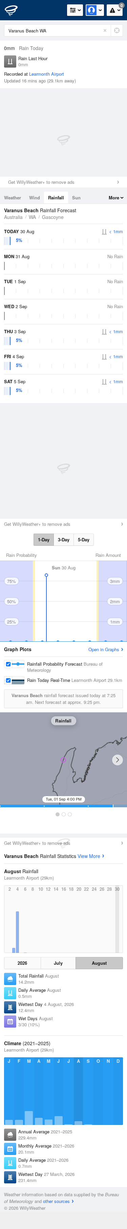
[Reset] (105, 30)
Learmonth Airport (46, 74)
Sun (76, 197)
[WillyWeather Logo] (15, 10)
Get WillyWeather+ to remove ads (41, 182)
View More (89, 856)
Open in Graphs (103, 649)
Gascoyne (53, 217)
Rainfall (56, 197)
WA (32, 217)
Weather (12, 197)
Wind (34, 197)
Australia (13, 217)
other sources (56, 1201)
